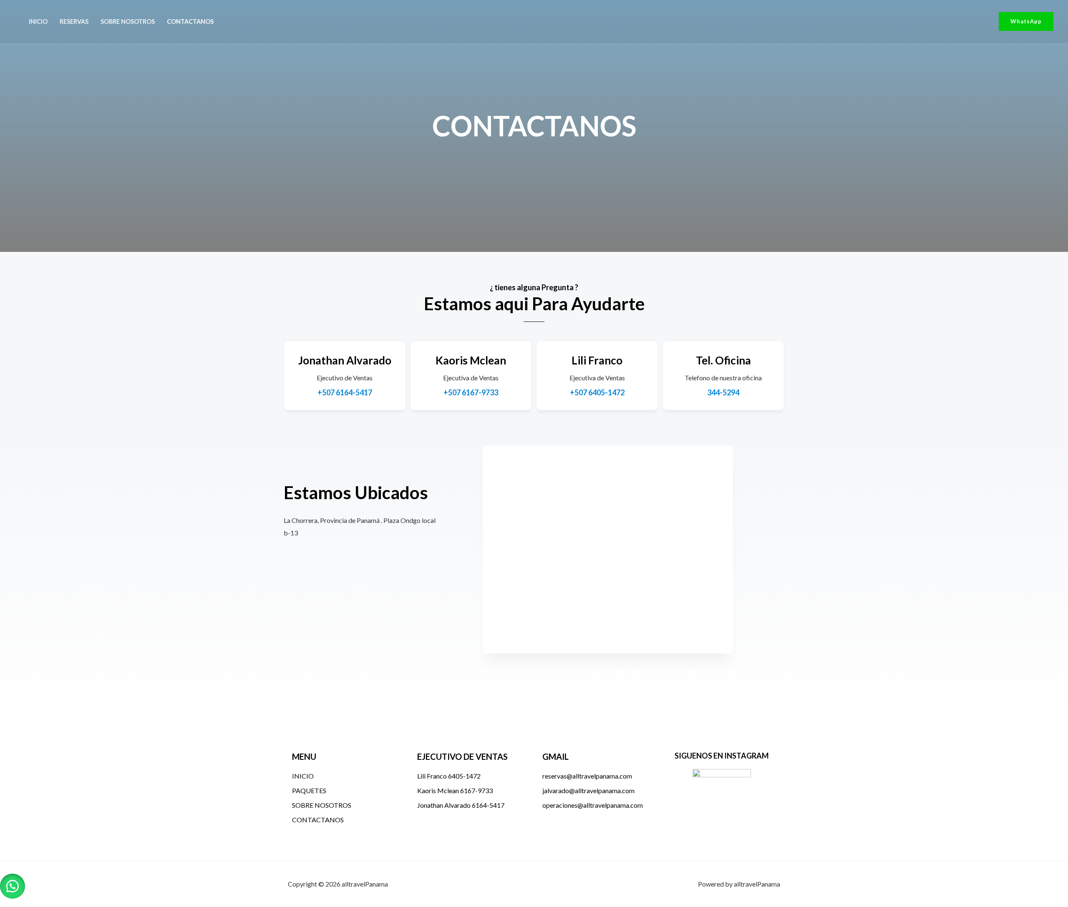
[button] (1026, 21)
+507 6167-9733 (470, 392)
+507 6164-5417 (344, 392)
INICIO (38, 21)
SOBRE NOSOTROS (128, 21)
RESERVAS (74, 21)
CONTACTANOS (190, 21)
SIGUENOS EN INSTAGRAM (722, 755)
